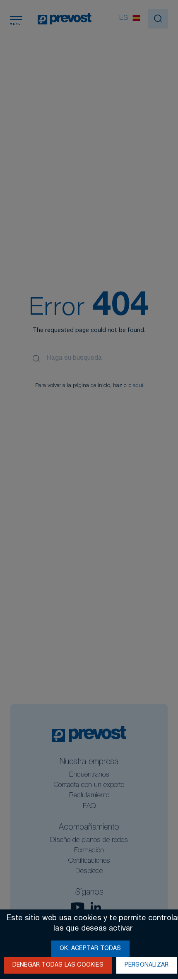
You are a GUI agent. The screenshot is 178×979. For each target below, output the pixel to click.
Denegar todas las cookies (57, 965)
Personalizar (146, 965)
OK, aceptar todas (90, 949)
